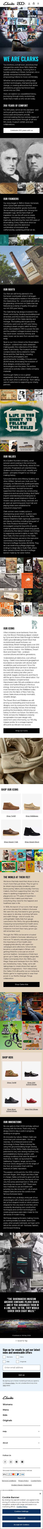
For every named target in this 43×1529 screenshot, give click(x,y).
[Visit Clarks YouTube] (22, 1462)
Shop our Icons (21, 731)
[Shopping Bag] (33, 3)
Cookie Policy (36, 1481)
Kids (8, 1361)
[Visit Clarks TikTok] (16, 1462)
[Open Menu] (38, 3)
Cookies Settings (21, 1511)
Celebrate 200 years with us (21, 130)
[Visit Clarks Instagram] (10, 1462)
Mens (22, 1357)
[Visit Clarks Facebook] (5, 1462)
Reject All (21, 1518)
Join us (22, 1375)
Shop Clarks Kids (21, 984)
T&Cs (4, 1385)
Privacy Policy (10, 1383)
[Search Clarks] (24, 3)
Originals (23, 1361)
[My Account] (29, 3)
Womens (9, 1357)
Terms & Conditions (9, 1481)
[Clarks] (8, 3)
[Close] (40, 1493)
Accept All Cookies (21, 1525)
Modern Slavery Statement (21, 1485)
